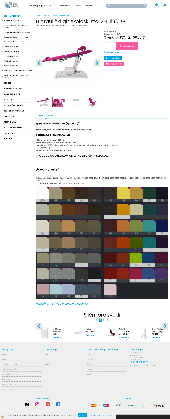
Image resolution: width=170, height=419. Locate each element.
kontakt (47, 364)
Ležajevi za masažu (11, 20)
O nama (77, 5)
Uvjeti (89, 374)
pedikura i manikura (10, 364)
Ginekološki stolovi (11, 51)
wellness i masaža (9, 369)
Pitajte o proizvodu (114, 64)
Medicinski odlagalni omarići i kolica (16, 76)
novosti (47, 359)
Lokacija (90, 359)
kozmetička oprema (10, 374)
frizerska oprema (9, 389)
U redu (82, 415)
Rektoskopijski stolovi (12, 66)
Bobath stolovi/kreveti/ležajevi (16, 37)
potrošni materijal (9, 384)
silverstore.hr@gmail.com (145, 365)
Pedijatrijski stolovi (11, 61)
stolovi (4, 354)
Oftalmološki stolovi (12, 56)
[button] (97, 63)
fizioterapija (6, 379)
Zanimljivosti (64, 5)
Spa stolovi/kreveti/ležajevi (15, 42)
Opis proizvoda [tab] (45, 115)
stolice (4, 359)
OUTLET (52, 5)
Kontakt (88, 5)
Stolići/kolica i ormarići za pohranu (18, 70)
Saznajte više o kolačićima (100, 415)
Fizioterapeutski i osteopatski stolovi (15, 26)
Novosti (90, 369)
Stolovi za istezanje (11, 46)
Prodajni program (37, 5)
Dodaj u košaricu (127, 46)
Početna (39, 15)
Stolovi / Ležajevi (50, 15)
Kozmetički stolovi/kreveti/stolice (17, 32)
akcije (46, 354)
